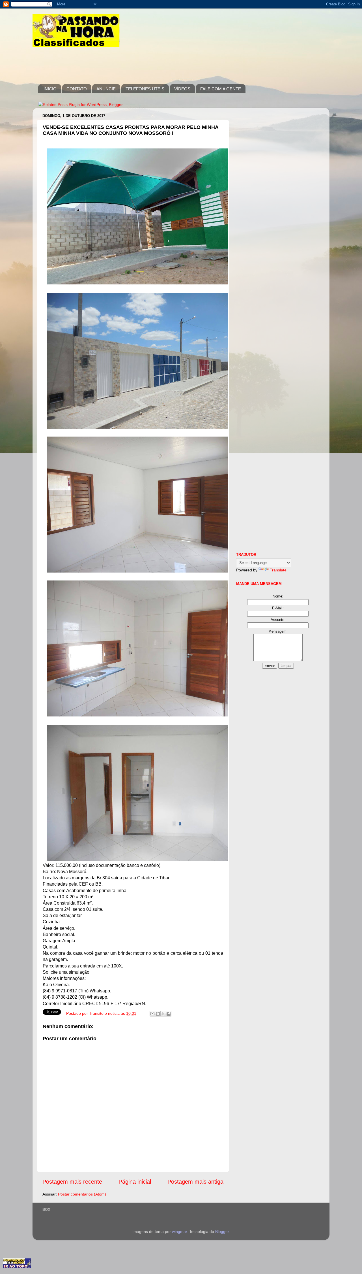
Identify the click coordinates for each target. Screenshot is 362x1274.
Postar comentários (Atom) (82, 1194)
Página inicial (134, 1182)
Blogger (222, 1231)
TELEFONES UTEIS (145, 88)
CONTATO (76, 88)
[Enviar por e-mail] (152, 1013)
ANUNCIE (106, 88)
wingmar (179, 1231)
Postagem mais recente (72, 1182)
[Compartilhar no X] (163, 1013)
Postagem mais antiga (195, 1182)
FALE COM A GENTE (220, 88)
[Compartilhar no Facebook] (168, 1013)
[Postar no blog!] (158, 1013)
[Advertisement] (141, 61)
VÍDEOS (182, 88)
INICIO (50, 88)
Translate (278, 570)
